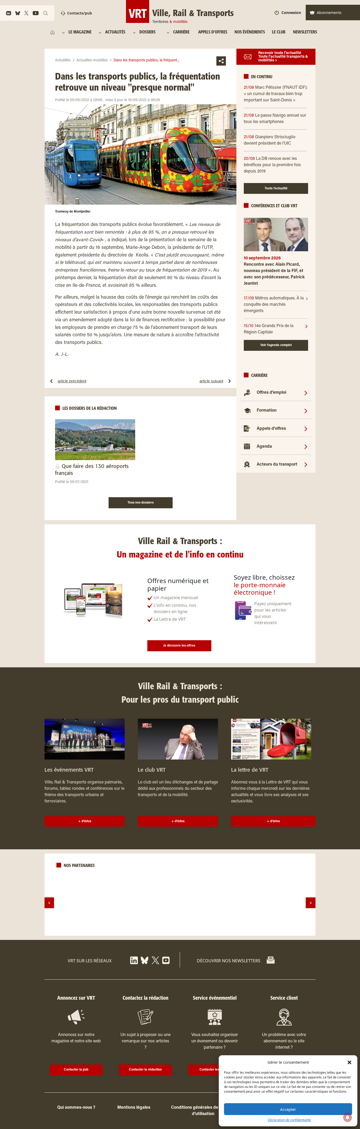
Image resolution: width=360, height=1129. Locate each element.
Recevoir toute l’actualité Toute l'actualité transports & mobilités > (283, 56)
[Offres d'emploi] (306, 393)
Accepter (288, 1109)
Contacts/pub (79, 13)
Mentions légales (133, 1108)
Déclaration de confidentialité (289, 1120)
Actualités (63, 60)
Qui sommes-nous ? (76, 1108)
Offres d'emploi (271, 393)
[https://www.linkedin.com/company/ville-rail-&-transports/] (8, 13)
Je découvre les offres (179, 645)
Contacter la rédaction (145, 1069)
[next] (310, 903)
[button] (349, 1062)
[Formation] (306, 410)
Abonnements (329, 12)
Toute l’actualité (276, 188)
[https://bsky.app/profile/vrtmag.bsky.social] (17, 13)
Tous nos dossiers (141, 502)
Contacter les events (215, 1069)
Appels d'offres (271, 429)
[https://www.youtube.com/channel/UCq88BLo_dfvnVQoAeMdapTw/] (36, 13)
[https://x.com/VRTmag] (26, 13)
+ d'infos (84, 821)
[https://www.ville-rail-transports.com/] (52, 32)
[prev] (49, 903)
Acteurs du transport (277, 464)
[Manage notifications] (347, 1117)
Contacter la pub (76, 1069)
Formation (266, 410)
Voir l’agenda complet (276, 345)
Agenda (264, 447)
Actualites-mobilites (92, 60)
